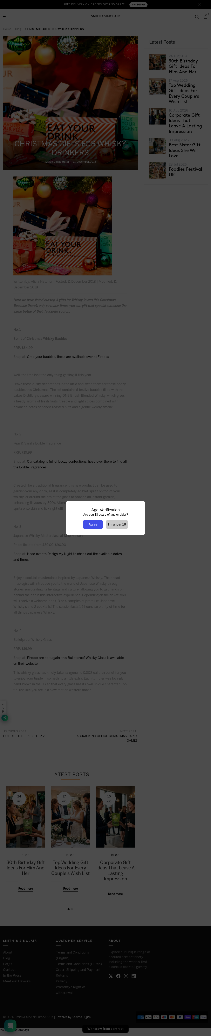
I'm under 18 (117, 524)
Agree (93, 524)
